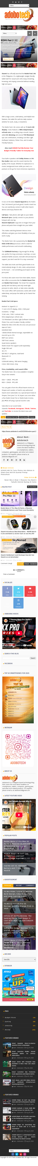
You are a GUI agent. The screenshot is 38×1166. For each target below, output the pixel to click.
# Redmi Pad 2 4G (12, 417)
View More (33, 487)
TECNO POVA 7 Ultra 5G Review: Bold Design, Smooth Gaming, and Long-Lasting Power (18, 894)
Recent (19, 885)
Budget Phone (10, 1017)
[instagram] (13, 2)
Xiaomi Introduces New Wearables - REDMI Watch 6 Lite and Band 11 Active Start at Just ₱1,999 (18, 533)
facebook (33, 564)
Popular (7, 885)
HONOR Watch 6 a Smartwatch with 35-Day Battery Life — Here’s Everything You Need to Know (23, 1137)
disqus (26, 564)
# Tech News (23, 417)
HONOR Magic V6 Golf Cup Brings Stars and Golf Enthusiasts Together (16, 856)
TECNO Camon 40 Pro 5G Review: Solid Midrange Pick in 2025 (19, 906)
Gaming (8, 1021)
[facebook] (22, 2)
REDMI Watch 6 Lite (8, 516)
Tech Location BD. (18, 1157)
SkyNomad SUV (6, 540)
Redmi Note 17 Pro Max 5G (10, 493)
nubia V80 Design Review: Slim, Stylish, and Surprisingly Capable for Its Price (19, 930)
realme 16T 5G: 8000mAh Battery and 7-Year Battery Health (17, 868)
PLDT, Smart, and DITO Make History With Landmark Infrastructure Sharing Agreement (23, 1082)
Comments (30, 885)
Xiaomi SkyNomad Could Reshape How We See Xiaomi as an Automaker (17, 556)
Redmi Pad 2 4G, (30, 53)
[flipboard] (25, 2)
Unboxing (8, 1026)
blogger (20, 564)
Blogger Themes (19, 1163)
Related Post (7, 487)
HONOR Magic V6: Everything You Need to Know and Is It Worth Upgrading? (23, 1126)
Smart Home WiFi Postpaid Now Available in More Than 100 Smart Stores (23, 1064)
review (7, 1030)
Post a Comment (9, 574)
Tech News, (6, 55)
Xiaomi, (12, 55)
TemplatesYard (20, 1160)
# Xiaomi (31, 417)
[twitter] (19, 2)
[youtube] (16, 2)
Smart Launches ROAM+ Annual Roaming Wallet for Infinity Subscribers (23, 1053)
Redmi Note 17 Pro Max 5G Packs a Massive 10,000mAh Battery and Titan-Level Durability (17, 509)
